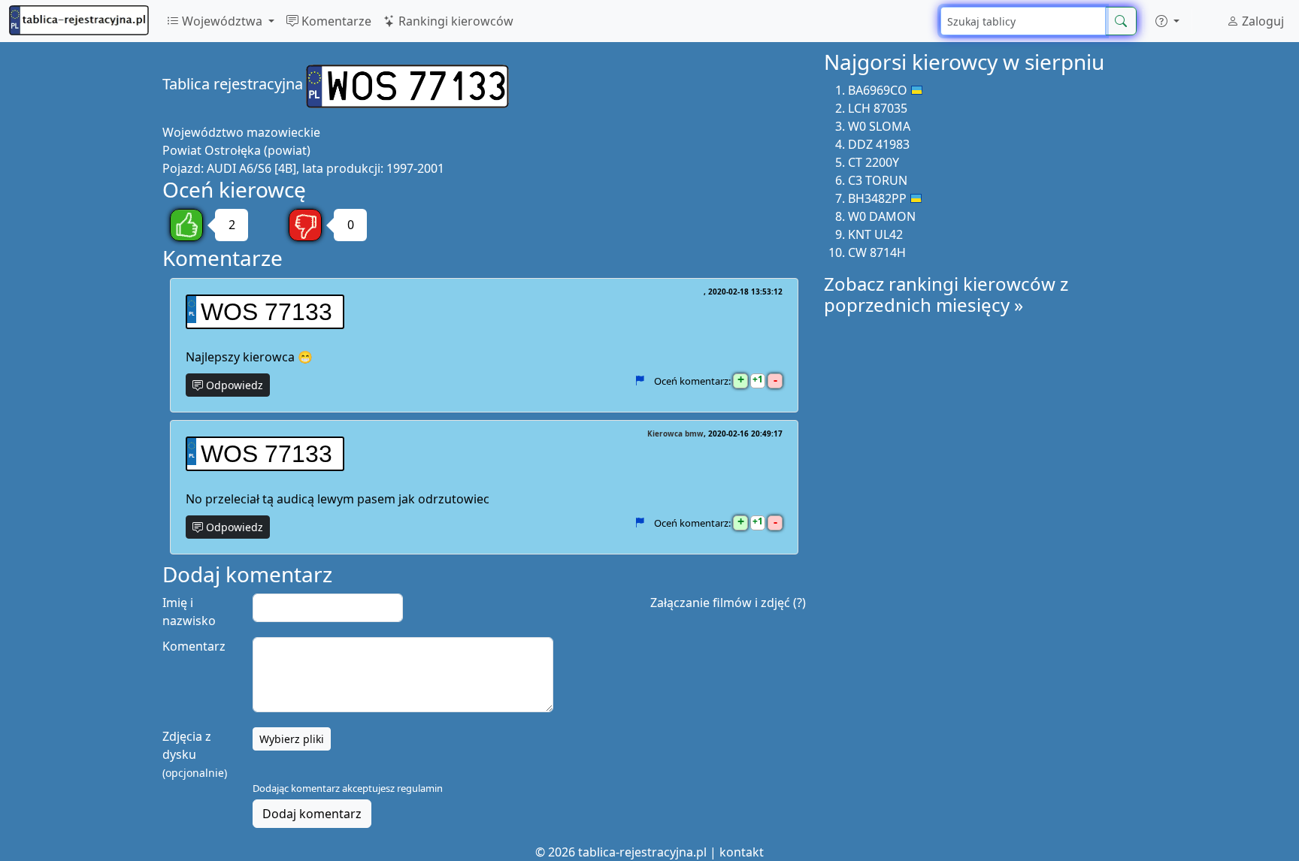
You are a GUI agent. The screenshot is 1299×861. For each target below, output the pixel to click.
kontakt (741, 852)
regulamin (420, 788)
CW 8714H (877, 252)
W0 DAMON (882, 216)
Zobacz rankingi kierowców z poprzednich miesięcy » (946, 294)
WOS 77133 (266, 311)
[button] (1167, 21)
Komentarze (334, 21)
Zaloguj (1261, 21)
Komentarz (194, 646)
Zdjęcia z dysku (194, 754)
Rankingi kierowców (454, 21)
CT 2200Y (873, 162)
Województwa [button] (222, 21)
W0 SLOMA (879, 126)
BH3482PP (877, 198)
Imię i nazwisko (189, 611)
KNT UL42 (875, 234)
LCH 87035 (877, 108)
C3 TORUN (877, 180)
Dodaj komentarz (312, 813)
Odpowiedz (233, 385)
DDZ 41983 (879, 144)
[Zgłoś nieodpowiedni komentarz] (639, 381)
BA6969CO (877, 90)
